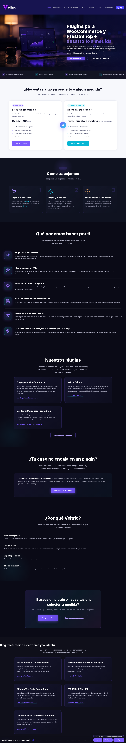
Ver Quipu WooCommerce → (27, 398)
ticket (25, 206)
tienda (27, 201)
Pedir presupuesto (78, 143)
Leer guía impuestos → (76, 702)
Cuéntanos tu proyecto (100, 58)
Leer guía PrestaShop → (76, 676)
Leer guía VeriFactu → (25, 676)
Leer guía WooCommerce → (27, 729)
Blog (84, 8)
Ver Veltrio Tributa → (75, 395)
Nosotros (99, 8)
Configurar (118, 740)
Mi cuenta (109, 8)
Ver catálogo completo (63, 435)
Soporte (91, 8)
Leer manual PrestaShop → (27, 702)
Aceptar (97, 740)
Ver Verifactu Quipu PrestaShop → (29, 424)
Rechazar (108, 740)
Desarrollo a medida (72, 8)
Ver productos (75, 58)
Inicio (48, 8)
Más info (34, 740)
